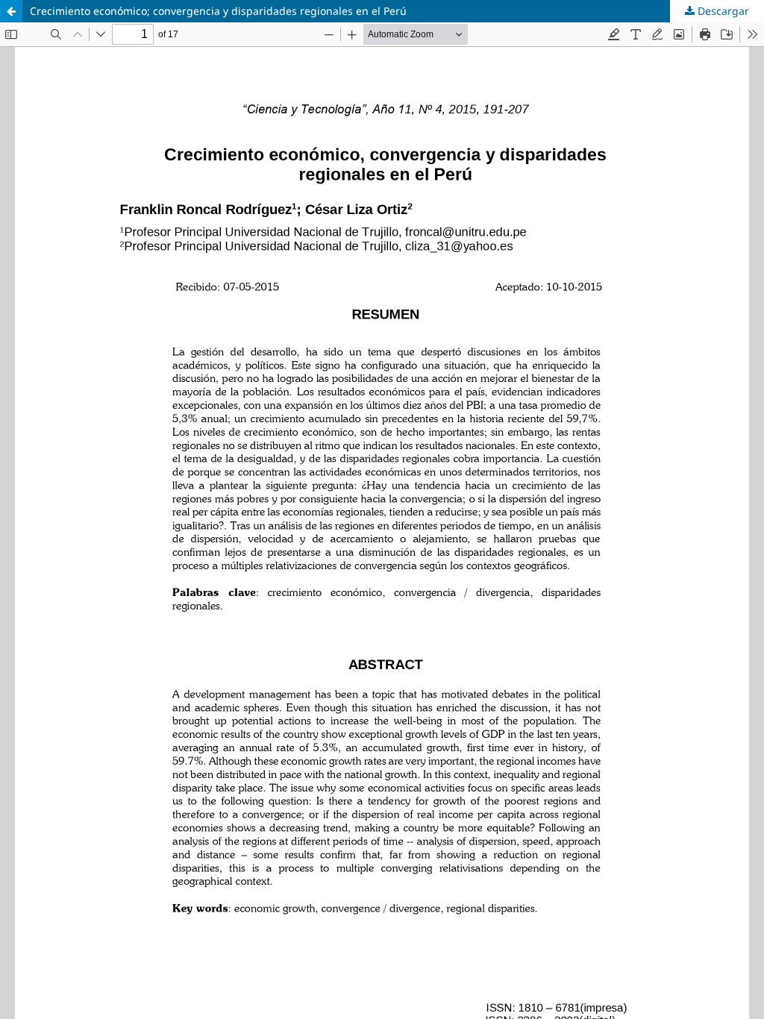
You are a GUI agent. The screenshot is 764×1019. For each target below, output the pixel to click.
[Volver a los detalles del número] (11, 11)
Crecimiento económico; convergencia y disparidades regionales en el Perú (218, 11)
